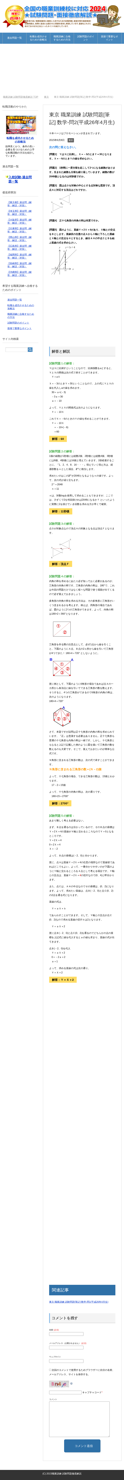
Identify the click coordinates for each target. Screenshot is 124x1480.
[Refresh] (71, 1382)
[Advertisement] (62, 70)
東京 (71, 140)
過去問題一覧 (14, 38)
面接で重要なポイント (109, 38)
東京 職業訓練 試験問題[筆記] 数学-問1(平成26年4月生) (78, 1302)
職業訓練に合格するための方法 (62, 38)
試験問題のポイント (85, 38)
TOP (20, 97)
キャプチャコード (92, 1392)
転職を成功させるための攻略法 (38, 38)
